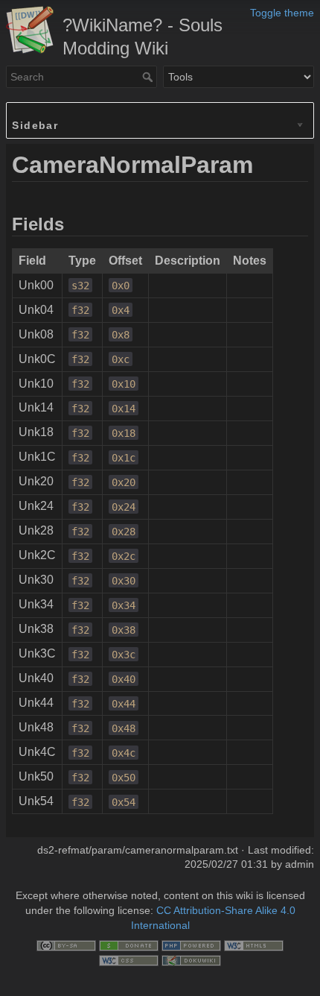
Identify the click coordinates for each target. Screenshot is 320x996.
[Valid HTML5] (254, 945)
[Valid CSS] (129, 959)
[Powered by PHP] (191, 945)
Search (149, 77)
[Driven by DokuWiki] (191, 959)
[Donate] (129, 945)
